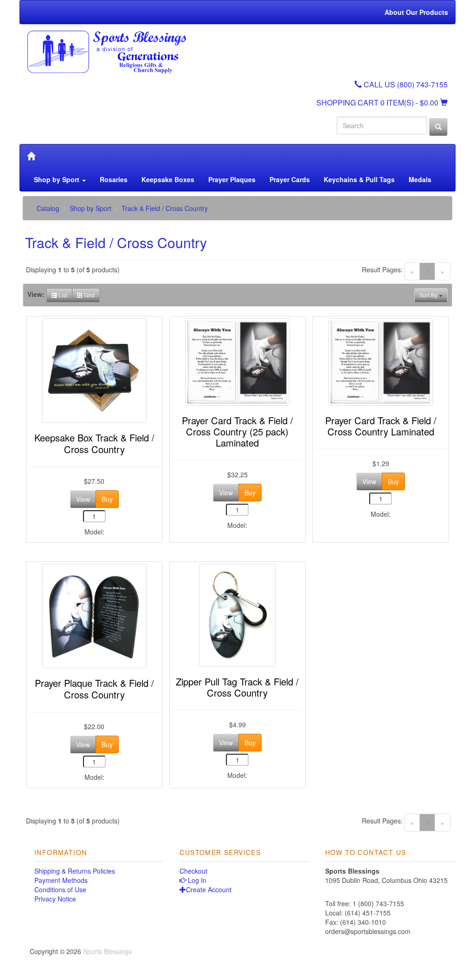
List (62, 295)
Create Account (208, 889)
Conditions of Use (60, 889)
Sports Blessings (107, 951)
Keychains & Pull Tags (359, 179)
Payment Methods (61, 880)
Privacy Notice (55, 898)
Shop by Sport (57, 179)
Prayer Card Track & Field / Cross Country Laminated (380, 426)
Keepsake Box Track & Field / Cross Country (94, 443)
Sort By (429, 295)
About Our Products (416, 12)
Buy (107, 499)
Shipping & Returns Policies (74, 870)
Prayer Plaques (232, 179)
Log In (196, 880)
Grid (89, 295)
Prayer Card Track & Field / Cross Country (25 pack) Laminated (237, 431)
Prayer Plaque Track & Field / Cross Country (94, 688)
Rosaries (114, 179)
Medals (420, 179)
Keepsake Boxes (167, 179)
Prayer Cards (290, 179)
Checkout (193, 870)
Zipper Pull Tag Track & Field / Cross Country (237, 687)
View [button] (83, 499)
